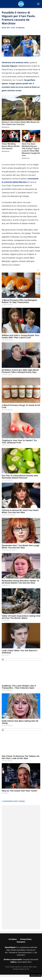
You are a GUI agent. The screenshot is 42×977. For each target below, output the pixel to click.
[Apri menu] (38, 4)
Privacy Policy (26, 939)
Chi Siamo (13, 939)
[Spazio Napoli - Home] (21, 4)
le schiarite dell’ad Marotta (14, 182)
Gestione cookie (35, 975)
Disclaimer (21, 942)
